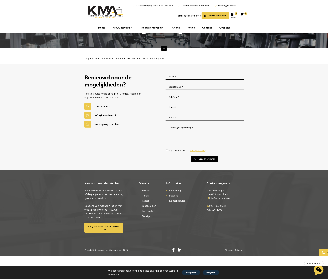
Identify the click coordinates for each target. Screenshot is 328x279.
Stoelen (146, 190)
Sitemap (229, 250)
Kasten (146, 200)
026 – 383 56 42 (103, 106)
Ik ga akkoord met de (187, 150)
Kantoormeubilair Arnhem (109, 250)
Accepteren (191, 272)
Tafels (145, 195)
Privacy (238, 250)
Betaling (173, 195)
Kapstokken (148, 210)
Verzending (175, 190)
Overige (146, 216)
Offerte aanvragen (217, 15)
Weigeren (210, 272)
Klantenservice (177, 200)
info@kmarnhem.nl (191, 15)
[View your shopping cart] (242, 15)
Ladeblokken (149, 205)
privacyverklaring (198, 150)
